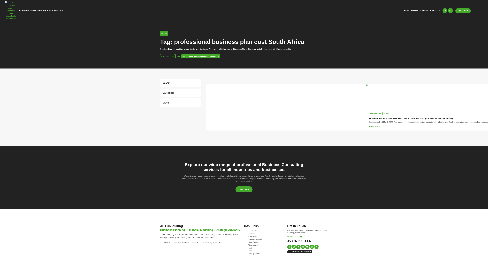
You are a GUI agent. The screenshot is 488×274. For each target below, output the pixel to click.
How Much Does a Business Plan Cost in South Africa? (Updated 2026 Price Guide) (411, 118)
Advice (386, 113)
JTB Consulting (167, 56)
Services (414, 11)
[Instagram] (294, 247)
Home (406, 11)
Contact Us (435, 11)
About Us (424, 11)
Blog (178, 56)
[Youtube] (307, 247)
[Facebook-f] (289, 247)
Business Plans (376, 113)
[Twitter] (298, 247)
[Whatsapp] (450, 10)
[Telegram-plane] (316, 247)
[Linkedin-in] (445, 10)
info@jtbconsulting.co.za (297, 236)
